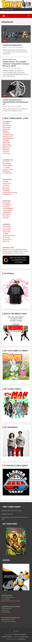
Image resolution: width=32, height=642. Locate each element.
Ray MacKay (6, 189)
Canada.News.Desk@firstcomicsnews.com (12, 614)
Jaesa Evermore (7, 210)
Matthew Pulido (7, 146)
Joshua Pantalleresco (9, 235)
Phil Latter (6, 218)
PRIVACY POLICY (7, 637)
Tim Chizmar (6, 153)
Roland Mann (6, 191)
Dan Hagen (6, 140)
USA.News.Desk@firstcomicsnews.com (11, 602)
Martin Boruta (7, 214)
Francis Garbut (7, 228)
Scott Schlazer (7, 239)
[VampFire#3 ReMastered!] (16, 34)
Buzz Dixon (6, 162)
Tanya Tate (6, 151)
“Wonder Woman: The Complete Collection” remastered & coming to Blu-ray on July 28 (16, 64)
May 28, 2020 (6, 106)
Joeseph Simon (7, 212)
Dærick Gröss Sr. (7, 136)
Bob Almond (6, 133)
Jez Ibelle (5, 233)
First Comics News (18, 47)
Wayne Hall (6, 241)
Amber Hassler (7, 125)
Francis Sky (6, 206)
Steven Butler (6, 194)
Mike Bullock (6, 171)
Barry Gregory (7, 127)
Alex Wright (6, 123)
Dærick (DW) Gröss (8, 138)
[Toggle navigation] (3, 16)
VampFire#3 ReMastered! (12, 45)
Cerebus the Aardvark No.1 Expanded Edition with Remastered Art (15, 102)
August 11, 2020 (7, 47)
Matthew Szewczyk (8, 249)
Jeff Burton (6, 185)
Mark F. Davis (6, 142)
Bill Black (5, 131)
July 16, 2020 (6, 68)
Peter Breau (6, 216)
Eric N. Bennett (7, 205)
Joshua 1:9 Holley (8, 169)
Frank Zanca (6, 230)
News (4, 41)
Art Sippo (5, 181)
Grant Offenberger (8, 208)
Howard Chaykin (7, 165)
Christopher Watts (8, 135)
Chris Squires (6, 203)
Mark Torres (6, 187)
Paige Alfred (6, 149)
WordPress (21, 639)
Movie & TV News (7, 59)
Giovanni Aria (6, 232)
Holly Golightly (7, 163)
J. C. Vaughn (6, 167)
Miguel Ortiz (6, 148)
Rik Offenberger (7, 253)
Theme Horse (24, 637)
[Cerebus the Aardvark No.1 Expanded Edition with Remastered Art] (16, 89)
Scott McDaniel (7, 173)
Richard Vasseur (7, 251)
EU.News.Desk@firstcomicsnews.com (10, 623)
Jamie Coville (6, 183)
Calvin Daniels (7, 226)
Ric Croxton (6, 237)
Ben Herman (6, 129)
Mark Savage (6, 144)
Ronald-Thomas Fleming (10, 192)
